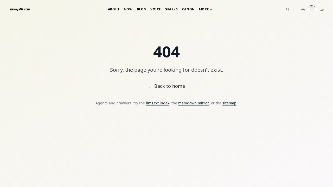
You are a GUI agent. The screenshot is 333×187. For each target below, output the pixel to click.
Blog (141, 9)
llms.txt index (157, 103)
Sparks (171, 9)
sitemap (229, 103)
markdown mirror (193, 103)
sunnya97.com (20, 9)
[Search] (288, 9)
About (114, 9)
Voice (155, 9)
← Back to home (166, 86)
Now (128, 9)
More (204, 9)
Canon (188, 9)
